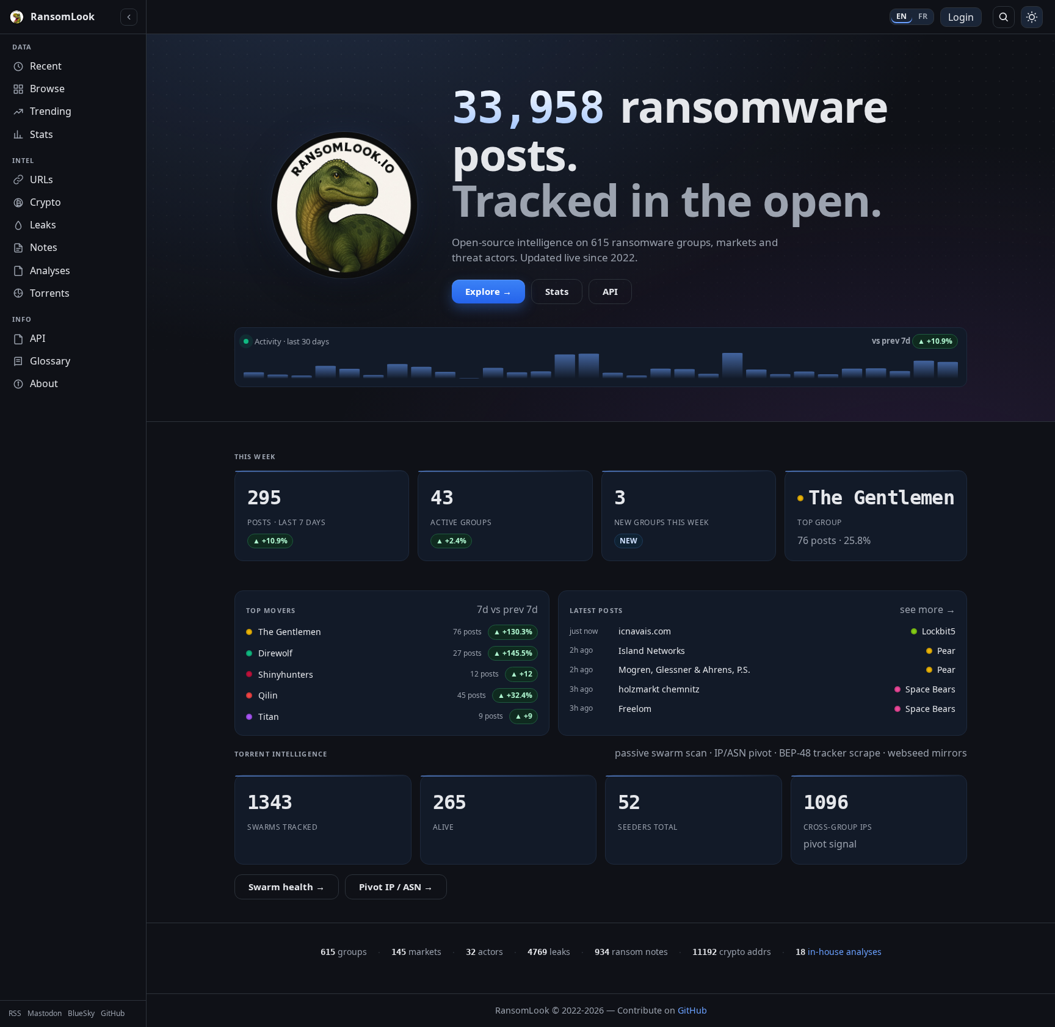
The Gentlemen (289, 631)
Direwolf (275, 653)
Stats (556, 291)
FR (923, 16)
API (610, 291)
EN (901, 16)
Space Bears (930, 689)
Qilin (268, 695)
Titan (268, 716)
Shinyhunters (285, 674)
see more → (927, 609)
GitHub (692, 1010)
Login (961, 17)
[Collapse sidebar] (128, 17)
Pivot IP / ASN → (396, 886)
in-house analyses (839, 951)
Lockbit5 (938, 631)
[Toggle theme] (1032, 17)
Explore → (488, 291)
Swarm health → (286, 886)
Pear (946, 650)
